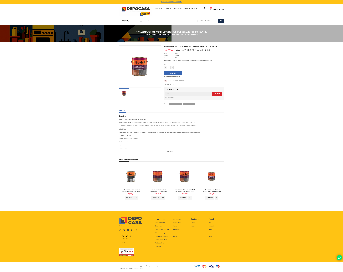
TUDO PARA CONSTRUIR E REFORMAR (171, 2)
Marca (148, 34)
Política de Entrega (160, 233)
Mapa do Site (176, 229)
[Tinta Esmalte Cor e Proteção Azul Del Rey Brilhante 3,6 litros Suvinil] (185, 176)
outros (185, 104)
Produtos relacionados (128, 160)
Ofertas (175, 236)
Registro (193, 226)
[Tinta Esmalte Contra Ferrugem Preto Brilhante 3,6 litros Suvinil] (131, 176)
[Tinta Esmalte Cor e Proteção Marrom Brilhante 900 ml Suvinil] (212, 176)
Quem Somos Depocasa (162, 229)
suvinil (192, 104)
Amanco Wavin (213, 233)
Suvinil (154, 34)
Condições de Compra (161, 239)
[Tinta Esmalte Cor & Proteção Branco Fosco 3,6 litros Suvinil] (158, 176)
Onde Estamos (177, 222)
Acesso (193, 222)
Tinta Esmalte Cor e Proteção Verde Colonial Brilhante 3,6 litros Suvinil (179, 34)
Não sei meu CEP (169, 97)
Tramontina (212, 226)
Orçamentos (158, 226)
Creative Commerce (134, 268)
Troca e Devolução (160, 222)
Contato (175, 226)
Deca (210, 222)
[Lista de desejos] (136, 198)
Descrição (122, 110)
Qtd (165, 64)
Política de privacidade (161, 236)
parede (172, 104)
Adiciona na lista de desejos (176, 81)
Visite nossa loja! (169, 84)
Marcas (175, 233)
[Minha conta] (204, 9)
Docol (210, 236)
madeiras (178, 104)
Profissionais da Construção (159, 244)
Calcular (217, 93)
